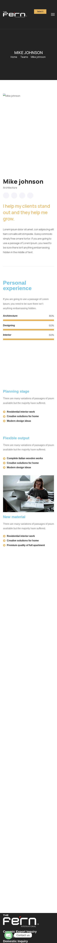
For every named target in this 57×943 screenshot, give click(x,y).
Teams (24, 57)
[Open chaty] (8, 935)
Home (14, 57)
